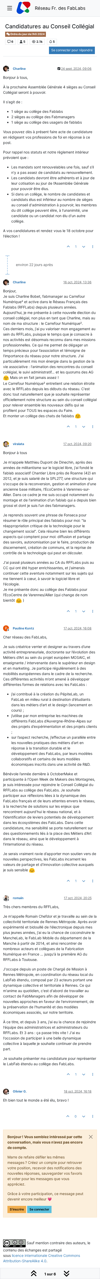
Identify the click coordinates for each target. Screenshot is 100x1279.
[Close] (91, 1137)
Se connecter (39, 1209)
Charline (19, 69)
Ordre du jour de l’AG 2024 (27, 34)
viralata (18, 444)
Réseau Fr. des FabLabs (60, 8)
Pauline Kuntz (23, 628)
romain (18, 898)
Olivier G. (20, 1091)
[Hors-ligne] (8, 68)
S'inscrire (17, 1209)
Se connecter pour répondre (72, 50)
